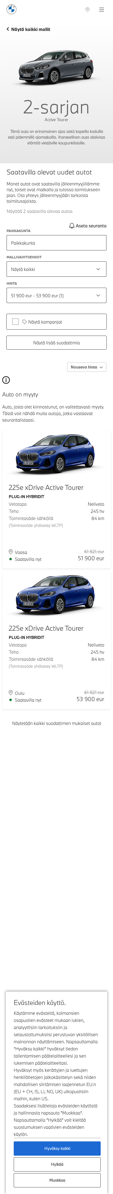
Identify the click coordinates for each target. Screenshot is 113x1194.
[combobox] (56, 269)
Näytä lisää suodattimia (56, 342)
